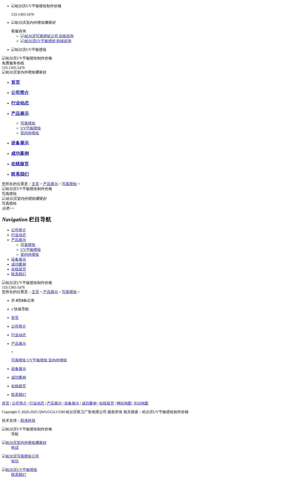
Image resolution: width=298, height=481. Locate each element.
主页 (35, 184)
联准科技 (27, 420)
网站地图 (124, 403)
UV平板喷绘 (30, 128)
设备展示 (18, 369)
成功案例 (18, 377)
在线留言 (18, 386)
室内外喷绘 (29, 133)
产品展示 (50, 184)
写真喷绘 (27, 123)
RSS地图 (141, 403)
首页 (15, 318)
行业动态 (18, 335)
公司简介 (18, 326)
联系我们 (18, 395)
